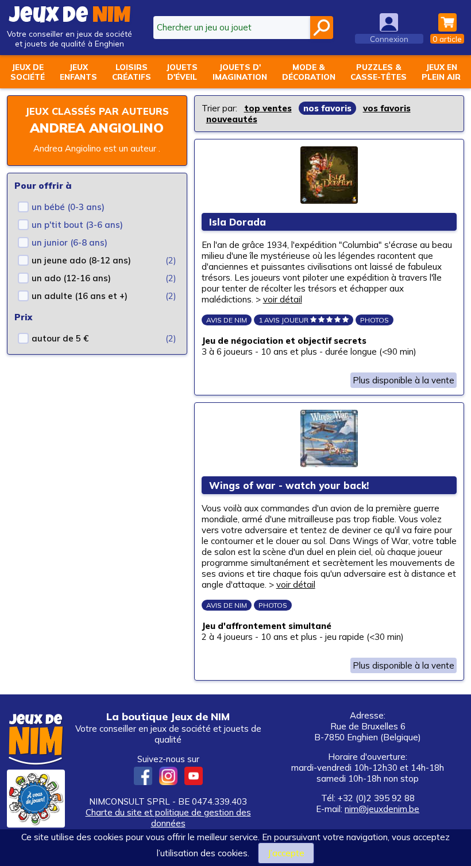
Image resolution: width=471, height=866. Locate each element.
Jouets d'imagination (240, 71)
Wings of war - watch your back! (289, 485)
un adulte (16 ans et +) (80, 295)
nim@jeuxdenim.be (382, 808)
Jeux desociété (27, 71)
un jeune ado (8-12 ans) (81, 260)
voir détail (282, 299)
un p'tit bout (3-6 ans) (77, 224)
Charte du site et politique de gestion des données (168, 818)
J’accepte (286, 853)
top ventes (268, 108)
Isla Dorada (237, 222)
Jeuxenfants (78, 71)
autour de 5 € (60, 338)
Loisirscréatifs (131, 71)
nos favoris (327, 108)
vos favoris (387, 108)
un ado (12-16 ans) (71, 278)
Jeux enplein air (441, 71)
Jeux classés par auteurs (97, 111)
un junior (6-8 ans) (69, 242)
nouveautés (231, 119)
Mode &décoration (308, 71)
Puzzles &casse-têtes (378, 71)
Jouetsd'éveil (182, 71)
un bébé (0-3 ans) (68, 206)
